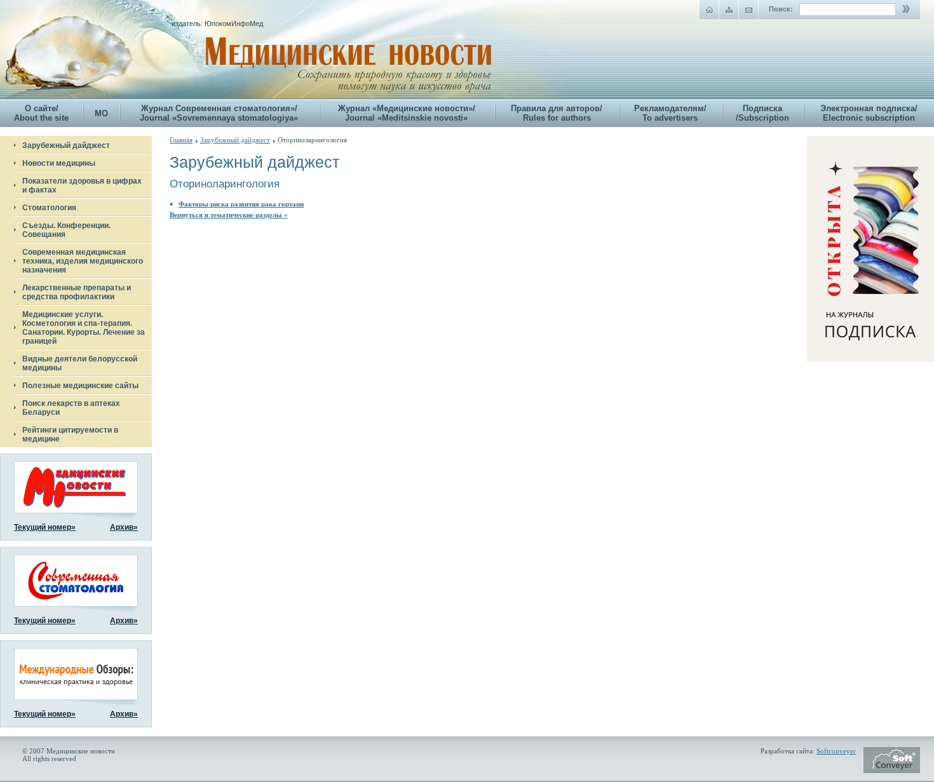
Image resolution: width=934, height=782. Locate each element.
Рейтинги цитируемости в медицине (70, 434)
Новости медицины (58, 163)
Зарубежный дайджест (66, 145)
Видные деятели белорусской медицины (79, 363)
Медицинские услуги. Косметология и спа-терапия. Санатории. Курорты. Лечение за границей (83, 328)
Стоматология (49, 207)
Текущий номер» (45, 527)
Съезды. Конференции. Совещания (66, 230)
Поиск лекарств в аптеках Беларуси (71, 408)
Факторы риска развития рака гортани (241, 204)
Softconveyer (836, 751)
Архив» (124, 527)
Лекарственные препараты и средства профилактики (76, 292)
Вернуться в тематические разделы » (229, 215)
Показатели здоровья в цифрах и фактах (82, 185)
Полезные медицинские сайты (80, 385)
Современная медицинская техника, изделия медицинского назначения (82, 261)
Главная (181, 140)
